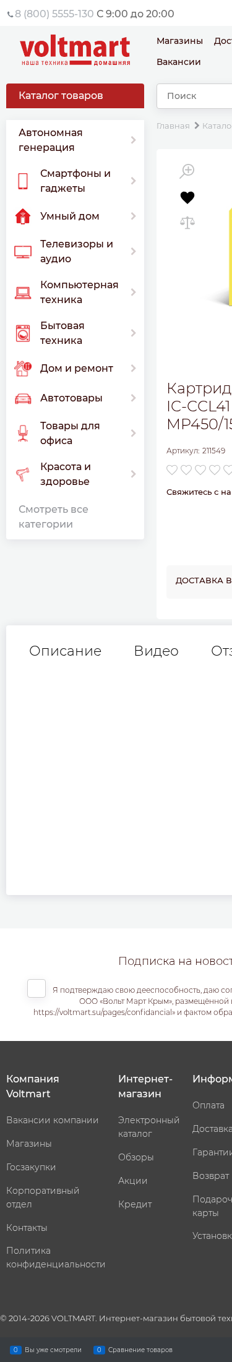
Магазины (180, 40)
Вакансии (179, 61)
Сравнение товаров (140, 1349)
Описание (65, 651)
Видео (156, 651)
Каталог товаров (61, 95)
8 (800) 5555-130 (54, 14)
